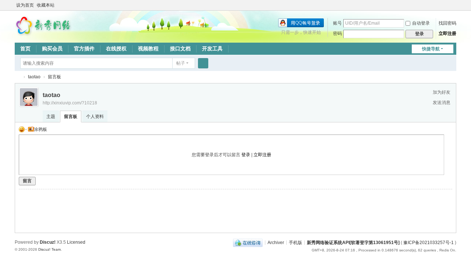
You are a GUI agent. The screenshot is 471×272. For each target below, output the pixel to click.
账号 (337, 23)
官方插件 (84, 48)
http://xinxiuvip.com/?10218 (70, 102)
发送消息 (441, 102)
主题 (50, 116)
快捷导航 (431, 48)
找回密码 (447, 23)
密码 (337, 33)
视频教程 (148, 48)
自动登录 (421, 23)
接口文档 (180, 48)
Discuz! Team (49, 249)
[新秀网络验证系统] (44, 25)
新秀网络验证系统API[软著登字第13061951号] (353, 242)
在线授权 (116, 48)
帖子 (180, 63)
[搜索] (203, 63)
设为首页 (25, 5)
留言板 (54, 76)
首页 (25, 48)
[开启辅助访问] (454, 5)
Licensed (76, 242)
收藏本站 (45, 5)
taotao (34, 76)
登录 (245, 154)
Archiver (276, 242)
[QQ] (248, 242)
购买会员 (52, 48)
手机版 (295, 242)
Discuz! (48, 242)
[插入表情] (23, 129)
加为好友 (441, 92)
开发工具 (212, 48)
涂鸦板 (40, 129)
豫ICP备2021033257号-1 (428, 242)
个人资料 (95, 116)
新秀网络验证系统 (18, 77)
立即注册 (447, 33)
